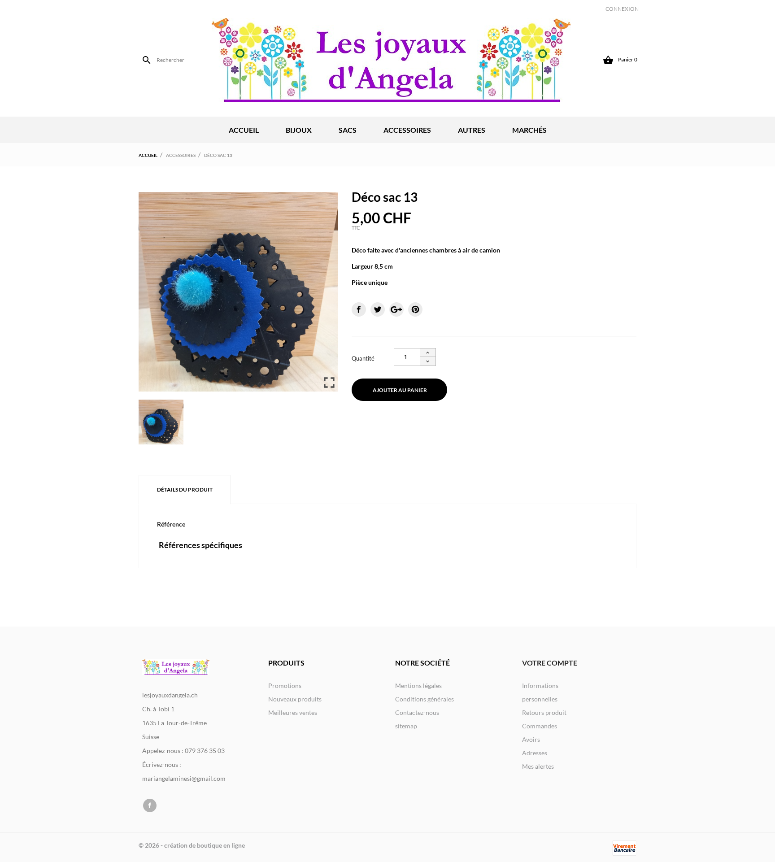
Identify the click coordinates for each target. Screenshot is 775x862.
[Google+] (396, 309)
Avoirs (531, 739)
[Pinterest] (415, 309)
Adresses (534, 753)
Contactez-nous (417, 712)
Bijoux (299, 130)
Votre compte (549, 662)
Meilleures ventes (292, 712)
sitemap (406, 726)
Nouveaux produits (295, 699)
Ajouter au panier (400, 390)
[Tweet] (377, 309)
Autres (471, 130)
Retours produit (544, 712)
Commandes (539, 726)
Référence (171, 524)
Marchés (529, 130)
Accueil (244, 130)
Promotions (284, 685)
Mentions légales (418, 685)
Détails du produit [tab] (185, 489)
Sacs (348, 130)
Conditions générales (424, 699)
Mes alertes (538, 766)
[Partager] (359, 309)
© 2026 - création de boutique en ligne (192, 845)
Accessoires (407, 130)
